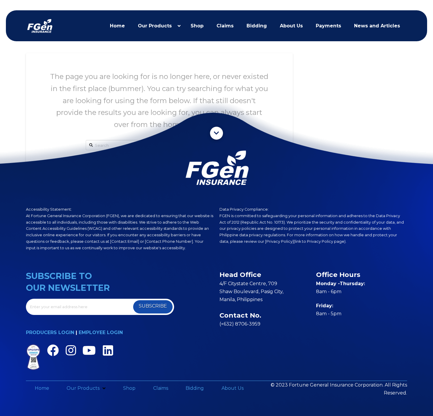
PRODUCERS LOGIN (50, 332)
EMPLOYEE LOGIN (101, 332)
